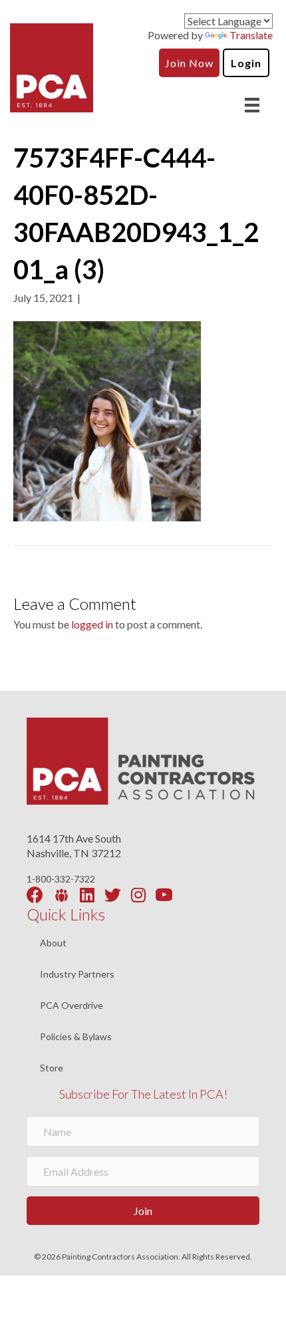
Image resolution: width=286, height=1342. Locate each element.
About (53, 943)
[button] (143, 1210)
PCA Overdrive (71, 1006)
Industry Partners (77, 975)
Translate (251, 35)
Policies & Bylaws (76, 1037)
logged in (92, 624)
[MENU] (252, 105)
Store (51, 1068)
